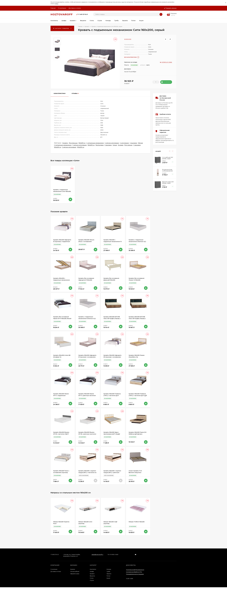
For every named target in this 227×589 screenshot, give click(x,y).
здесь (56, 3)
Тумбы (108, 571)
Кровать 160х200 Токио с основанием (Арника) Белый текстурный (61, 472)
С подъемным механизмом (95, 143)
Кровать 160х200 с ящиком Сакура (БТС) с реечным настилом (112, 472)
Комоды (109, 569)
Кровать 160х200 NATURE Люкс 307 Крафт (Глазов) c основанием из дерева (112, 318)
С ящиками (133, 143)
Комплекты (93, 569)
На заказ (120, 145)
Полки (108, 576)
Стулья (92, 580)
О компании (62, 8)
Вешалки (92, 576)
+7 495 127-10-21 (83, 14)
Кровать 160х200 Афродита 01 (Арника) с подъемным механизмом (62, 241)
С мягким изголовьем (112, 143)
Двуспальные (73, 143)
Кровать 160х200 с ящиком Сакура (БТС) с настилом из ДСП (87, 472)
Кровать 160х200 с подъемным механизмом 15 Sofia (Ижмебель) (112, 241)
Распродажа (99, 145)
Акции (108, 578)
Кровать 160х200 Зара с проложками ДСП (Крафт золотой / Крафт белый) (111, 434)
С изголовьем (124, 143)
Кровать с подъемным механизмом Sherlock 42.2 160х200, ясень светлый (137, 241)
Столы (91, 578)
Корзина (72, 569)
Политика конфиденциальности (135, 569)
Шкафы (92, 571)
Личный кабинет (74, 571)
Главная (53, 8)
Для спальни (128, 145)
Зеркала (109, 573)
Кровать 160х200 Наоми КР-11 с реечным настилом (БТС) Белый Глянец (87, 395)
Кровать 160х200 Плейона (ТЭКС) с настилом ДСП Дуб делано (138, 395)
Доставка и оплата (75, 8)
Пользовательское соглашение (135, 574)
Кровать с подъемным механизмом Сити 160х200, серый (62, 191)
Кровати (87, 26)
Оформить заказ (74, 573)
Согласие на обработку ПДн (134, 572)
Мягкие (140, 143)
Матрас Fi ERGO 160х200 (136, 522)
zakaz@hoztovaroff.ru (97, 554)
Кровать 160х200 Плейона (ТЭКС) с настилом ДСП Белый (112, 395)
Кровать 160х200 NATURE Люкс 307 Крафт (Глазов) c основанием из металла (137, 318)
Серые (115, 145)
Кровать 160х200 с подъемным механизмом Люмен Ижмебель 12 (61, 280)
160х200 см (81, 143)
